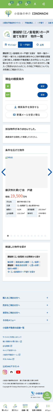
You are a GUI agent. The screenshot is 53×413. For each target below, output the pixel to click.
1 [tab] (8, 236)
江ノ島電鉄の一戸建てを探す (22, 271)
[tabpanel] (26, 188)
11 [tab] (42, 236)
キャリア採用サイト (9, 350)
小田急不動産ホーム (10, 354)
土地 (42, 44)
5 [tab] (21, 236)
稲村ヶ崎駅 (12, 268)
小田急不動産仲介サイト (12, 23)
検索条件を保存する (28, 107)
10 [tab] (38, 236)
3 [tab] (15, 236)
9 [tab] (35, 236)
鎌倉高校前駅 (21, 265)
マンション (12, 44)
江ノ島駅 (35, 261)
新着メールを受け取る (28, 114)
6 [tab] (25, 236)
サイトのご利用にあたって (12, 337)
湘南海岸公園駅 (22, 261)
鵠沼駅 (10, 261)
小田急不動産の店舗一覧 (13, 327)
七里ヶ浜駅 (34, 265)
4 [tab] (18, 236)
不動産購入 (29, 23)
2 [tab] (11, 236)
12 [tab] (45, 236)
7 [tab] (28, 236)
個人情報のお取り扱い (11, 341)
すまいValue (7, 359)
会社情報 (6, 346)
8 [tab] (32, 236)
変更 (43, 86)
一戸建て (40, 23)
